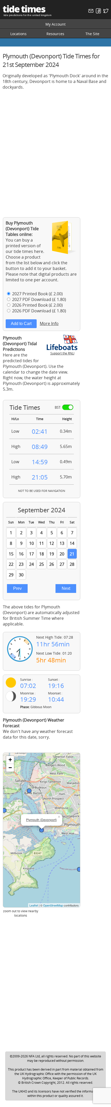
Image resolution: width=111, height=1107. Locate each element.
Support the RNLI (62, 353)
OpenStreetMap (53, 905)
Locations (18, 33)
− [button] (10, 767)
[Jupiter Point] (4, 810)
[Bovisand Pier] (79, 869)
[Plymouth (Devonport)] (41, 830)
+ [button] (10, 759)
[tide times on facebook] (97, 12)
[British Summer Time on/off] (68, 407)
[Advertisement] (55, 149)
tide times (24, 9)
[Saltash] (29, 790)
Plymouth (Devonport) (41, 819)
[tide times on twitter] (105, 12)
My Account (55, 24)
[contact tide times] (90, 12)
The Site (92, 33)
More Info (49, 323)
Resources (55, 33)
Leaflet (33, 905)
